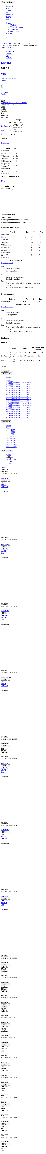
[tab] (23, 482)
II (8, 480)
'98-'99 (4, 1124)
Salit (7, 19)
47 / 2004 (18, 392)
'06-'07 (4, 480)
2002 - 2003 (11, 438)
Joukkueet (9, 15)
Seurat (8, 12)
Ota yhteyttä (14, 31)
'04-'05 (4, 746)
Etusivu (4, 43)
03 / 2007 (18, 382)
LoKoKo (11, 459)
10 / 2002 (18, 403)
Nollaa (3, 467)
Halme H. (5, 153)
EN (7, 37)
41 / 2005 (18, 388)
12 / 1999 (18, 415)
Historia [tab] (9, 58)
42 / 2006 (18, 384)
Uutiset (13, 25)
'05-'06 (4, 613)
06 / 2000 (18, 411)
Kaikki (8, 378)
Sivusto (8, 23)
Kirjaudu (9, 33)
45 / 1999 (18, 413)
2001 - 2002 (11, 436)
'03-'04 (4, 832)
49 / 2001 (18, 405)
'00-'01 (4, 1044)
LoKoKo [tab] (9, 54)
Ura (9, 461)
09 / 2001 (18, 407)
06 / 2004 (18, 395)
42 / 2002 (18, 401)
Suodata (5, 371)
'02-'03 (4, 965)
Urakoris (10, 463)
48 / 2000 (18, 409)
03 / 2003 (18, 399)
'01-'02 (4, 1004)
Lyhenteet (14, 29)
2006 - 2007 (11, 447)
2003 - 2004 (11, 440)
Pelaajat (8, 17)
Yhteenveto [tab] (10, 51)
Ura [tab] (7, 56)
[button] (23, 482)
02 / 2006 (18, 386)
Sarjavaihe (10, 48)
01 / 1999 (18, 417)
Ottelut (8, 10)
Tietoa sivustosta (16, 27)
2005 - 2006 (11, 445)
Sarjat (8, 8)
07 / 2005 (18, 390)
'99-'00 (4, 1084)
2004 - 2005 (11, 442)
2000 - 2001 (11, 434)
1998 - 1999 (11, 430)
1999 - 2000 (11, 432)
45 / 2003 (18, 397)
